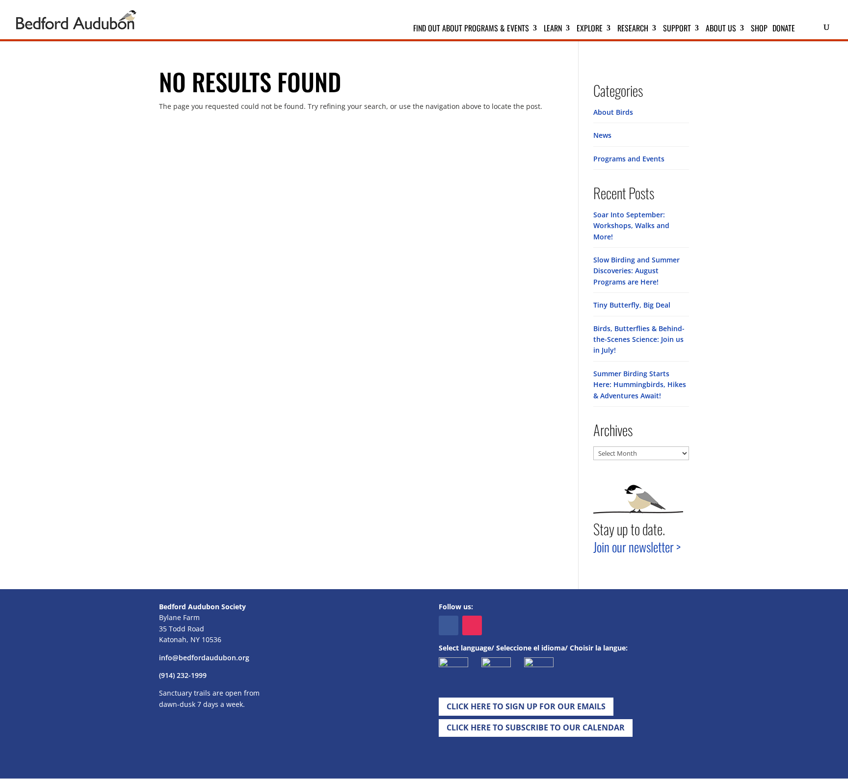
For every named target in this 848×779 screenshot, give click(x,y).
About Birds (613, 112)
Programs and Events (628, 158)
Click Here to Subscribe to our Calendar (536, 727)
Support (677, 29)
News (602, 135)
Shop (759, 29)
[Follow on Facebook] (448, 625)
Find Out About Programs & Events (471, 29)
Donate (783, 29)
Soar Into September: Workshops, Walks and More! (631, 225)
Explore (590, 29)
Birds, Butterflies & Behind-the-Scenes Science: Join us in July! (639, 339)
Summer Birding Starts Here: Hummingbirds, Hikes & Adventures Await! (639, 384)
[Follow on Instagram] (472, 625)
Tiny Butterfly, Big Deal (631, 305)
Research (632, 29)
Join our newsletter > (637, 546)
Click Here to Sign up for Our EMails (526, 706)
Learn (553, 29)
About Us (721, 29)
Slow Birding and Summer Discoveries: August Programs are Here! (636, 270)
